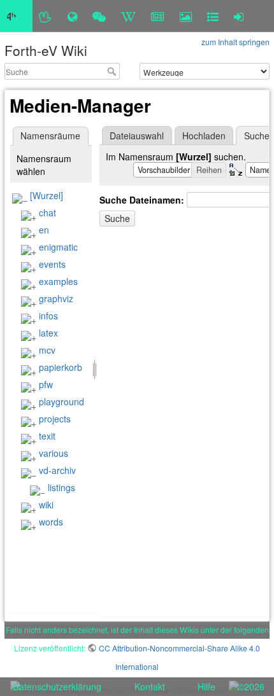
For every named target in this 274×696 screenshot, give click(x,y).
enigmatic (58, 246)
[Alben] (185, 16)
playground (61, 401)
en (44, 229)
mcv (47, 350)
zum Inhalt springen (235, 41)
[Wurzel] (46, 195)
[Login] (238, 16)
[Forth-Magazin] (158, 16)
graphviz (56, 298)
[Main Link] (16, 16)
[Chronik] (72, 16)
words (51, 521)
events (52, 264)
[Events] (99, 16)
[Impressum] (213, 16)
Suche (113, 71)
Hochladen (204, 135)
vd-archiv (57, 470)
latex (48, 332)
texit (47, 435)
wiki (46, 504)
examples (58, 281)
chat (47, 212)
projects (55, 418)
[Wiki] (128, 16)
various (53, 453)
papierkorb (60, 367)
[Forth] (45, 16)
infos (48, 315)
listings (61, 487)
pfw (46, 384)
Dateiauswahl (137, 135)
